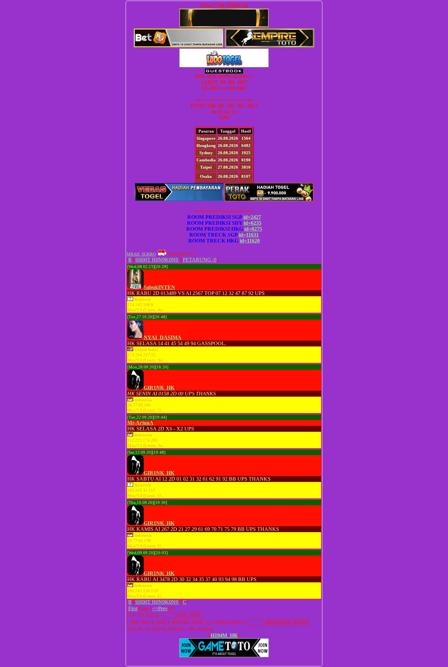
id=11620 (250, 240)
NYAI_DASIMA (162, 337)
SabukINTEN (159, 287)
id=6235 (252, 223)
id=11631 (249, 235)
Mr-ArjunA (140, 423)
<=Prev (160, 608)
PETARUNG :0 (199, 259)
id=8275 (253, 229)
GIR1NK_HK (159, 387)
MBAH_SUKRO (141, 254)
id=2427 (252, 217)
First (132, 608)
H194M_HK (224, 635)
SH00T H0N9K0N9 (157, 259)
